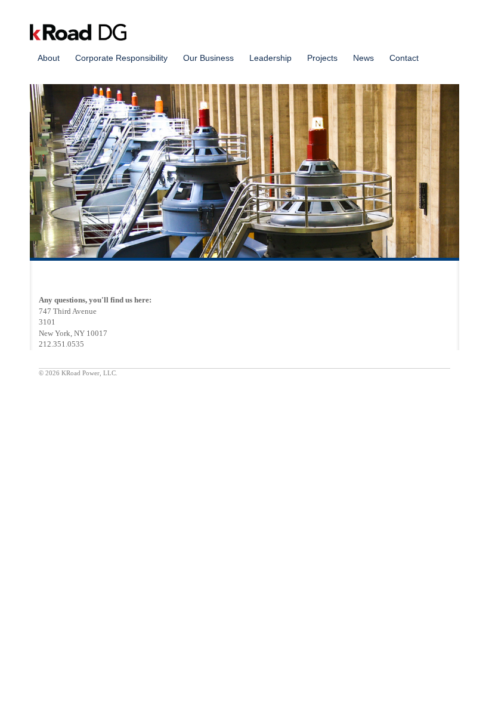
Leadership (270, 58)
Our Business (208, 58)
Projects (322, 58)
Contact (404, 58)
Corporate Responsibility (121, 58)
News (363, 58)
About (49, 58)
